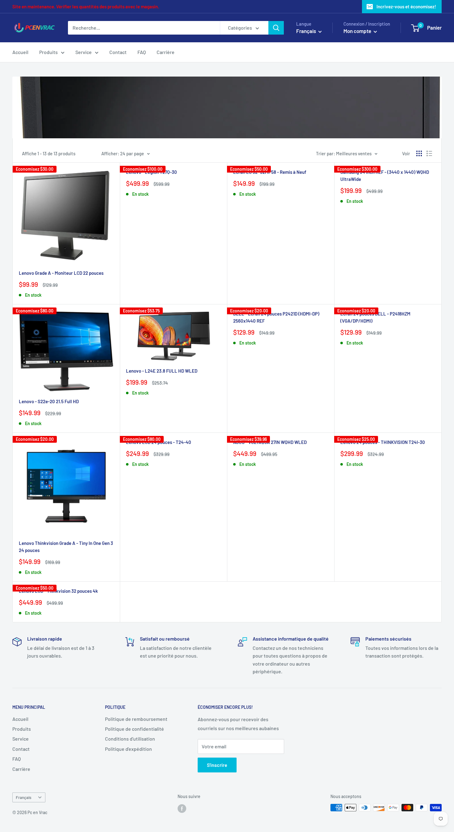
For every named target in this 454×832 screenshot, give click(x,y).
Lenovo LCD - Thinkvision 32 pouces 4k (58, 591)
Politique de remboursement (136, 719)
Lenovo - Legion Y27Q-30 (151, 172)
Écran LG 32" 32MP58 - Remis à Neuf (269, 172)
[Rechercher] (276, 28)
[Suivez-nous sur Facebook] (182, 808)
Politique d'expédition (128, 749)
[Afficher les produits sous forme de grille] (419, 153)
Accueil (20, 52)
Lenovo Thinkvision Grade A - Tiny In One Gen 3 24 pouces (66, 546)
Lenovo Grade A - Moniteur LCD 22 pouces (61, 273)
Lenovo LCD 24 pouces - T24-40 (158, 442)
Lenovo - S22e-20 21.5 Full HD (49, 401)
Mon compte (357, 31)
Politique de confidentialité (134, 729)
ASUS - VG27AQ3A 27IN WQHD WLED (270, 442)
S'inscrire (217, 765)
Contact (118, 52)
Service (83, 52)
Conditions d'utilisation (130, 739)
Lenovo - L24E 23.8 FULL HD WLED (161, 371)
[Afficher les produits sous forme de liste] (429, 153)
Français (24, 797)
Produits (48, 52)
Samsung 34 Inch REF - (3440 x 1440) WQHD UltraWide (384, 175)
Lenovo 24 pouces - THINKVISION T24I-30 (382, 442)
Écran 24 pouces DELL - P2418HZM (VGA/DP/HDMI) (375, 317)
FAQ (141, 52)
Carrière (165, 52)
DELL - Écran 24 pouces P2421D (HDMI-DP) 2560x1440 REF (276, 317)
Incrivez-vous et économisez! (406, 6)
